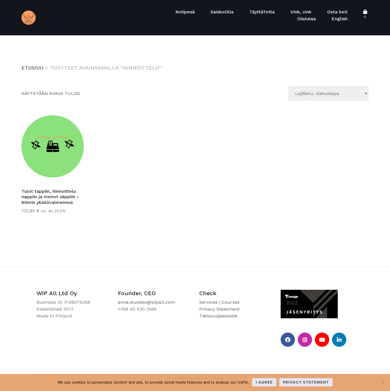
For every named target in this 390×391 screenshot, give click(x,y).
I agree (264, 382)
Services (208, 302)
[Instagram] (305, 340)
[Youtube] (322, 340)
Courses (231, 302)
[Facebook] (288, 340)
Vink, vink (300, 12)
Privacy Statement (219, 309)
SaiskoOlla (222, 12)
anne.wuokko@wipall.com (146, 302)
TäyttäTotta (262, 12)
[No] (383, 382)
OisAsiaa (306, 18)
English (339, 18)
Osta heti (337, 12)
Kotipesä (185, 12)
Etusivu (32, 68)
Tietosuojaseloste (218, 316)
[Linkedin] (339, 340)
